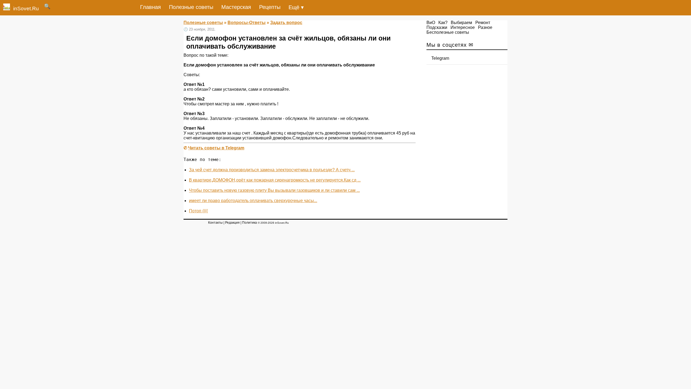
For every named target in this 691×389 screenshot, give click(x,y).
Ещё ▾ (296, 7)
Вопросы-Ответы (247, 22)
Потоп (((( (198, 211)
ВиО (430, 22)
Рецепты (269, 7)
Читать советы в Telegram (216, 148)
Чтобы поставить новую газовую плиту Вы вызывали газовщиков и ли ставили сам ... (274, 190)
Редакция (232, 222)
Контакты (215, 222)
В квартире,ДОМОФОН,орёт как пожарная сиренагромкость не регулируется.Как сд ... (275, 180)
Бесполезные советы (447, 32)
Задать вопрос (286, 22)
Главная (150, 7)
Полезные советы (191, 7)
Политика (249, 222)
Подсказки (436, 27)
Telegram (440, 58)
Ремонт (482, 22)
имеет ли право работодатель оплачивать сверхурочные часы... (253, 200)
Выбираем (461, 22)
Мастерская (236, 7)
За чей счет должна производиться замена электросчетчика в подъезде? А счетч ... (272, 169)
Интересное (462, 27)
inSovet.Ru (26, 8)
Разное (485, 27)
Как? (443, 22)
